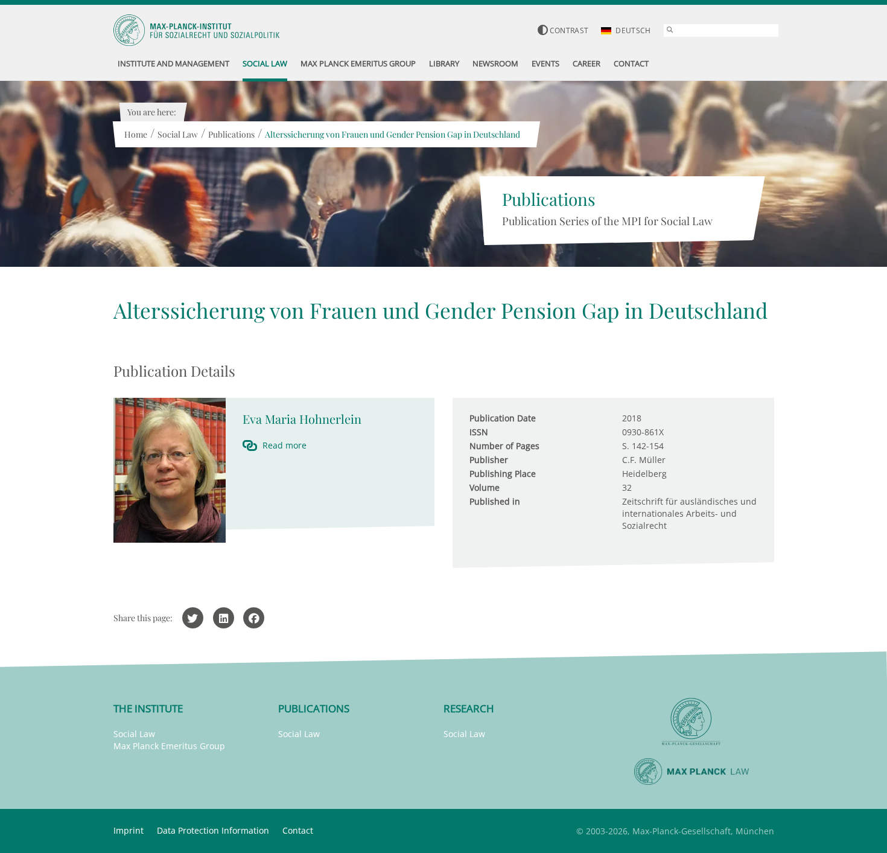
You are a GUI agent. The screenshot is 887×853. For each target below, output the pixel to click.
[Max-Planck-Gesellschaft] (691, 721)
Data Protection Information (213, 830)
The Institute (148, 708)
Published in (494, 501)
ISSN (478, 432)
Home (135, 134)
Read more (284, 445)
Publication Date (502, 418)
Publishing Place (502, 473)
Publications (231, 134)
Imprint (128, 830)
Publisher (488, 459)
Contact (297, 830)
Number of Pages (504, 446)
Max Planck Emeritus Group (169, 746)
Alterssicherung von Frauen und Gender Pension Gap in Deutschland (392, 134)
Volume (484, 487)
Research (469, 708)
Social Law (177, 134)
